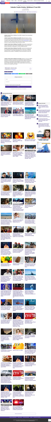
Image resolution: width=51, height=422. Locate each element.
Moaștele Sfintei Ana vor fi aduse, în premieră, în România (30, 206)
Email (29, 73)
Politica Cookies (20, 417)
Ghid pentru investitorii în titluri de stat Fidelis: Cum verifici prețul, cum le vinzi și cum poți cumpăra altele (30, 181)
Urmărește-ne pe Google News (32, 11)
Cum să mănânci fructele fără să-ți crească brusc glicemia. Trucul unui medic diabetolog (6, 141)
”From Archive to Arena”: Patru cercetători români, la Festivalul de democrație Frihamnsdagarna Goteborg (30, 221)
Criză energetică (20, 0)
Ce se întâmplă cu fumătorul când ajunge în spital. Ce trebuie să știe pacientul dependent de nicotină (6, 321)
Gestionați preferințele (26, 417)
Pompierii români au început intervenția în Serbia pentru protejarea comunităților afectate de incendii (18, 251)
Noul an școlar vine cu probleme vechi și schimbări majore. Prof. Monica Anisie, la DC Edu (18, 181)
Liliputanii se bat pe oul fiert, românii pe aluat (18, 264)
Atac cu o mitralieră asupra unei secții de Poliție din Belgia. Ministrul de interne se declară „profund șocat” (18, 408)
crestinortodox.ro (26, 40)
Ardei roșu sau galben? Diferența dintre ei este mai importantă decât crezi (6, 264)
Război (16, 0)
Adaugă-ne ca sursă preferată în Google (21, 11)
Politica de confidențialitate (12, 417)
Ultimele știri (8, 0)
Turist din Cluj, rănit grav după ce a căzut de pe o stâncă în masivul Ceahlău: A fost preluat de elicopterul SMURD (18, 308)
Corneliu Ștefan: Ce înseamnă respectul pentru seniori (6, 351)
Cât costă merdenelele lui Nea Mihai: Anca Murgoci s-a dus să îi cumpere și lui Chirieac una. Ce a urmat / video (30, 352)
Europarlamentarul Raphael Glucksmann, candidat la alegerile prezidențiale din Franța (6, 154)
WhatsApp (22, 73)
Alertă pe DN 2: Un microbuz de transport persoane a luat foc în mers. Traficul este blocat (30, 265)
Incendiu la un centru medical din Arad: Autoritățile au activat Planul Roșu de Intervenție (30, 321)
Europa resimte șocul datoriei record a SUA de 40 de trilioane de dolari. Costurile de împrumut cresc (6, 103)
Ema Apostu (26, 8)
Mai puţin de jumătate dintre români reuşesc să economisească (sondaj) (30, 234)
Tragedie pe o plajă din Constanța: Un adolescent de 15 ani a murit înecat (18, 378)
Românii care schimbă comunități (39, 0)
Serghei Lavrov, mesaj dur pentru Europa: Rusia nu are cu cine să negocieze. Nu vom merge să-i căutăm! (6, 308)
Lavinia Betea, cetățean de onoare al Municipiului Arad (18, 115)
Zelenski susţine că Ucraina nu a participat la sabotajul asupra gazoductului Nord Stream (6, 181)
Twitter (15, 73)
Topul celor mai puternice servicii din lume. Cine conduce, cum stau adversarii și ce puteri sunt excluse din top (30, 393)
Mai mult (25, 1)
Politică (12, 0)
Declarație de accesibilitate (37, 417)
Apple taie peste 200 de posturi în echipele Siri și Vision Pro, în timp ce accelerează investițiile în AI (30, 292)
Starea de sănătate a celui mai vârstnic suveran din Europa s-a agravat (5, 115)
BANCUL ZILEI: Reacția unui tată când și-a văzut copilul (30, 140)
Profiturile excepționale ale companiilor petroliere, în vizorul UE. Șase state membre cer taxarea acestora (30, 379)
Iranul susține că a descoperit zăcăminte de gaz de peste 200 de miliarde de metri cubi (18, 103)
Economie (24, 0)
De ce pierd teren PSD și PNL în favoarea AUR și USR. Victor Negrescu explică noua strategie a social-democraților (44, 120)
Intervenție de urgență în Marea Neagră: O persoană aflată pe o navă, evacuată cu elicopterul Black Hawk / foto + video (30, 278)
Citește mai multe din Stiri (18, 413)
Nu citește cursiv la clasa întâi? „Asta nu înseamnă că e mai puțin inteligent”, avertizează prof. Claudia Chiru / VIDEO (18, 154)
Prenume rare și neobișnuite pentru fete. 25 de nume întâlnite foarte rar (18, 220)
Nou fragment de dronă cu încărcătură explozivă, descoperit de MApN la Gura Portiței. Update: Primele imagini (18, 193)
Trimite (18, 86)
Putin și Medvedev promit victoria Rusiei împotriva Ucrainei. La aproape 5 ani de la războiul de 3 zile (30, 364)
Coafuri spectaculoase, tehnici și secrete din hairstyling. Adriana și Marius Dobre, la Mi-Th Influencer (5, 408)
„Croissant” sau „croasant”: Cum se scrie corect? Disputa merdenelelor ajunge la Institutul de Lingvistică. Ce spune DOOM (6, 364)
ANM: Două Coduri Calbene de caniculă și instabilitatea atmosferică (30, 336)
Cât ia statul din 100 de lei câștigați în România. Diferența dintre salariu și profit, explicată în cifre (29, 103)
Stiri (20, 5)
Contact (31, 417)
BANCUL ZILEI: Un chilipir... (18, 350)
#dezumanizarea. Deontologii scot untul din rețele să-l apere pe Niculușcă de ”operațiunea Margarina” (6, 193)
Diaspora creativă (30, 0)
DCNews (3, 2)
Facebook (8, 73)
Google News (14, 69)
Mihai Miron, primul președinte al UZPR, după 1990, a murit (17, 140)
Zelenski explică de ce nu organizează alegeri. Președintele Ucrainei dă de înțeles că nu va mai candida (18, 235)
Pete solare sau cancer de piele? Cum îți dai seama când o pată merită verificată (6, 206)
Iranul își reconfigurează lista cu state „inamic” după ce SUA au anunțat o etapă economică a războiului (30, 308)
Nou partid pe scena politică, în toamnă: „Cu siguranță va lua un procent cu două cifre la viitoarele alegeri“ (43, 106)
